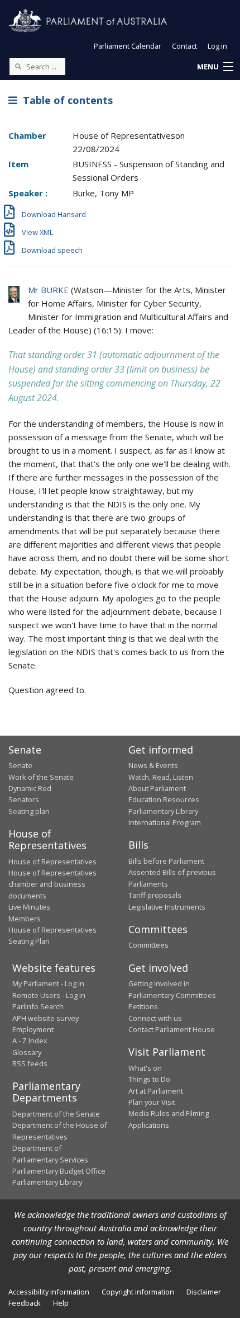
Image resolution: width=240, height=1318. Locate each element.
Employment (33, 1029)
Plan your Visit (151, 1102)
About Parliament (157, 788)
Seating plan (29, 811)
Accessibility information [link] (48, 1292)
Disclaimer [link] (203, 1292)
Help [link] (61, 1303)
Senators (23, 799)
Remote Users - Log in (48, 995)
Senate (20, 765)
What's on (145, 1068)
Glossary (26, 1052)
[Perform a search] (17, 66)
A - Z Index (29, 1040)
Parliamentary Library (163, 811)
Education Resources (163, 799)
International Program (164, 822)
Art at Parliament (155, 1091)
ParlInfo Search (38, 1006)
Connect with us (155, 1018)
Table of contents (65, 100)
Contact (184, 46)
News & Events (153, 765)
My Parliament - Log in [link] (48, 983)
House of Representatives (52, 861)
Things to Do (149, 1079)
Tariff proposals (154, 895)
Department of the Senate (56, 1114)
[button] (215, 67)
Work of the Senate (41, 777)
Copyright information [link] (138, 1292)
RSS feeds (29, 1063)
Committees (148, 945)
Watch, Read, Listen (160, 777)
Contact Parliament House (171, 1029)
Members (24, 919)
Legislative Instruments (166, 907)
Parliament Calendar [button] (127, 46)
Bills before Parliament (166, 861)
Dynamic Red (29, 788)
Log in (217, 46)
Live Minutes (29, 907)
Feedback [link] (24, 1303)
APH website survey (45, 1018)
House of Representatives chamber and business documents (52, 884)
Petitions (143, 1006)
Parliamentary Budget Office (58, 1171)
